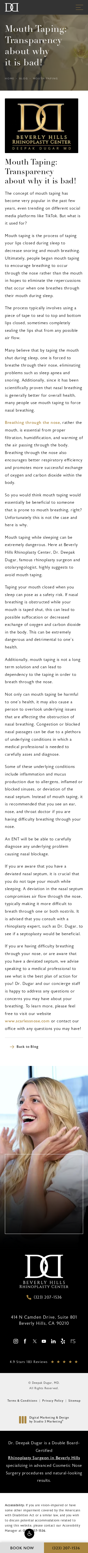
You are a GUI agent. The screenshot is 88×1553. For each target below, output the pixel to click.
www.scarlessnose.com (27, 1021)
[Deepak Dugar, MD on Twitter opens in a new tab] (34, 1341)
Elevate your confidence (44, 1227)
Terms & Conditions (22, 1400)
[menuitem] (15, 1341)
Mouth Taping (45, 78)
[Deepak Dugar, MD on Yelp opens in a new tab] (62, 1341)
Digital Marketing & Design (49, 1419)
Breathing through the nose (32, 422)
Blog (23, 78)
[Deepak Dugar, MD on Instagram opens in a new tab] (15, 1341)
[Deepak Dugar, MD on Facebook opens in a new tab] (25, 1341)
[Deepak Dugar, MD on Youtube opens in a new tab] (43, 1341)
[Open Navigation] (79, 7)
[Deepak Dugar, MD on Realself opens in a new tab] (72, 1341)
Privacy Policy (53, 1400)
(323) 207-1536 (34, 1530)
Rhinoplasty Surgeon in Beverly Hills (44, 1458)
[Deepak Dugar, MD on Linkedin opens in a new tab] (53, 1341)
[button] (29, 1534)
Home (9, 78)
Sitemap (74, 1400)
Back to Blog (28, 1047)
